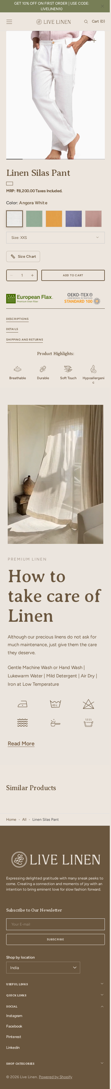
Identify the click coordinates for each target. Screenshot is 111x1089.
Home (11, 839)
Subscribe (53, 964)
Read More (21, 762)
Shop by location (20, 982)
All (24, 839)
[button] (9, 21)
